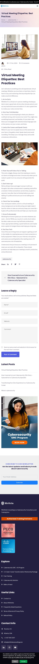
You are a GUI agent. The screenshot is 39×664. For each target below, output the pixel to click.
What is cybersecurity (8, 390)
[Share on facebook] (11, 264)
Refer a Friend (8, 584)
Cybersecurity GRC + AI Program (14, 567)
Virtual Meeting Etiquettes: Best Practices (14, 370)
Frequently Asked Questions (12, 607)
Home (3, 20)
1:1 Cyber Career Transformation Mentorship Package (20, 572)
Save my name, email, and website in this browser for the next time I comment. (20, 348)
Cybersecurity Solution (11, 580)
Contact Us (7, 598)
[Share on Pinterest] (19, 264)
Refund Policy (8, 615)
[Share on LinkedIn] (8, 264)
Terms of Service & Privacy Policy (14, 611)
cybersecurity (7, 259)
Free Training (8, 576)
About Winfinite (9, 603)
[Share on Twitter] (15, 264)
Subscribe (19, 482)
